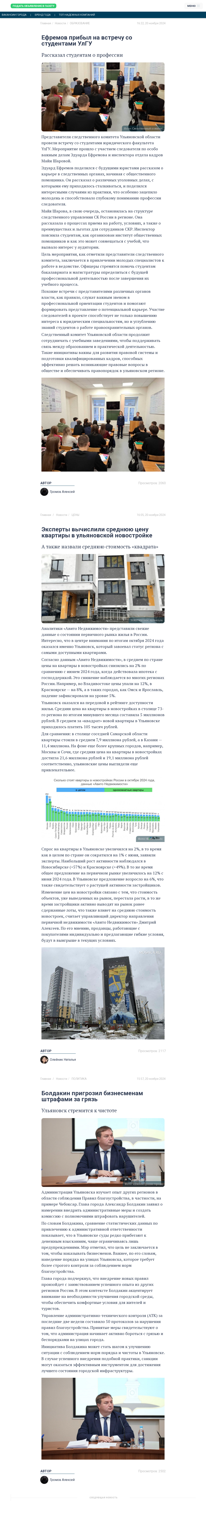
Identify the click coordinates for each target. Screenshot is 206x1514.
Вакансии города (14, 14)
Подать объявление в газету (33, 5)
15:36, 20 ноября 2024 (151, 1499)
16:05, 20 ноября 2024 (151, 515)
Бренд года (43, 14)
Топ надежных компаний (77, 14)
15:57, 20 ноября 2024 (151, 1078)
